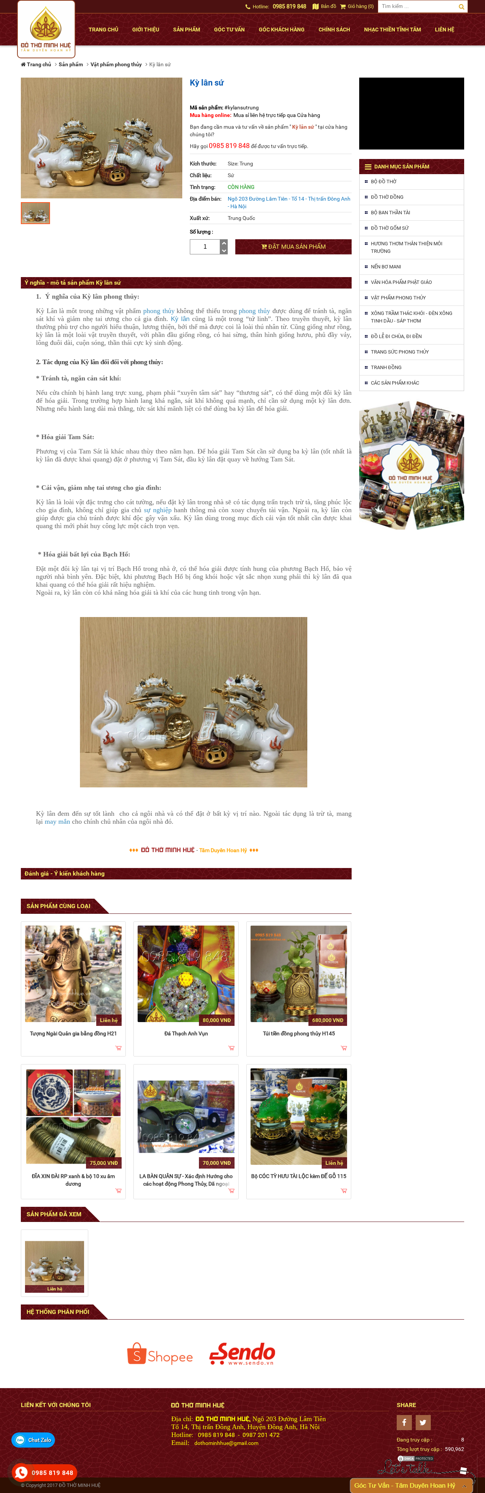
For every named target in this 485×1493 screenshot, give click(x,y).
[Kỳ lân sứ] (54, 1263)
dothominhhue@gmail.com (226, 1443)
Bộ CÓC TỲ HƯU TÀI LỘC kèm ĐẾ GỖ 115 (298, 1176)
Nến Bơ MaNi (386, 267)
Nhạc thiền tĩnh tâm (392, 29)
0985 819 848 (289, 6)
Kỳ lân (180, 319)
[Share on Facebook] (406, 1422)
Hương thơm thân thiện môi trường (407, 247)
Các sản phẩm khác (395, 383)
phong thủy (159, 311)
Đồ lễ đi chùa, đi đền (396, 336)
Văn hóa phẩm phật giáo (401, 282)
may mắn (57, 821)
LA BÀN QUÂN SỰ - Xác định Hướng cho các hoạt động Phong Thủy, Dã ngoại (186, 1180)
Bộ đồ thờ (383, 181)
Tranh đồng (386, 367)
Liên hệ (444, 29)
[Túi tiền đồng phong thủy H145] (298, 974)
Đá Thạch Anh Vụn (186, 1033)
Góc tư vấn (229, 29)
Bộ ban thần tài (390, 212)
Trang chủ (103, 29)
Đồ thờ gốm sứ (389, 228)
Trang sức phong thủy (400, 352)
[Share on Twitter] (425, 1422)
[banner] (412, 464)
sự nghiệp (158, 510)
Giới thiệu (145, 29)
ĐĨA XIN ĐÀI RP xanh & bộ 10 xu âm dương (73, 1180)
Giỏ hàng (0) (360, 6)
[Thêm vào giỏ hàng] (118, 1048)
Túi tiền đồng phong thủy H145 (299, 1033)
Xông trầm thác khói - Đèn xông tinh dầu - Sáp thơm (411, 317)
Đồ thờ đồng (387, 197)
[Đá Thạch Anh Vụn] (186, 974)
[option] (160, 1353)
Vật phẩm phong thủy (398, 298)
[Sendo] (242, 1354)
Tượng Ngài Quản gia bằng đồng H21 (73, 1033)
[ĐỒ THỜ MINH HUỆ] (46, 29)
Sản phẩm (186, 29)
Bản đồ (328, 6)
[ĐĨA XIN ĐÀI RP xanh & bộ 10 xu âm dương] (73, 1116)
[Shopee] (160, 1354)
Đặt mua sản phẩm (296, 246)
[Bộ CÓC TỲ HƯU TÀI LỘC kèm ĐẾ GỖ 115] (298, 1116)
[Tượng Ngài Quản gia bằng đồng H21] (73, 974)
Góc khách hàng (282, 29)
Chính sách (334, 29)
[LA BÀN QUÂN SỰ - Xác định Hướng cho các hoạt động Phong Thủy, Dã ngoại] (186, 1116)
